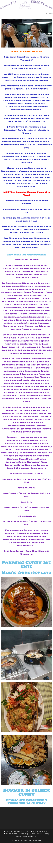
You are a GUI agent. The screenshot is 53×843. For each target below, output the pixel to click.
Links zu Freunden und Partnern (26, 836)
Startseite (7, 831)
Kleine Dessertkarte (10, 834)
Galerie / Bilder (42, 834)
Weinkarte (22, 834)
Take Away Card (18, 831)
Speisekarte (43, 831)
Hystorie (32, 834)
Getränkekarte (31, 831)
